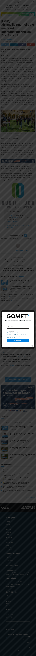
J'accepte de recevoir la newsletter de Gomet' (17, 330)
